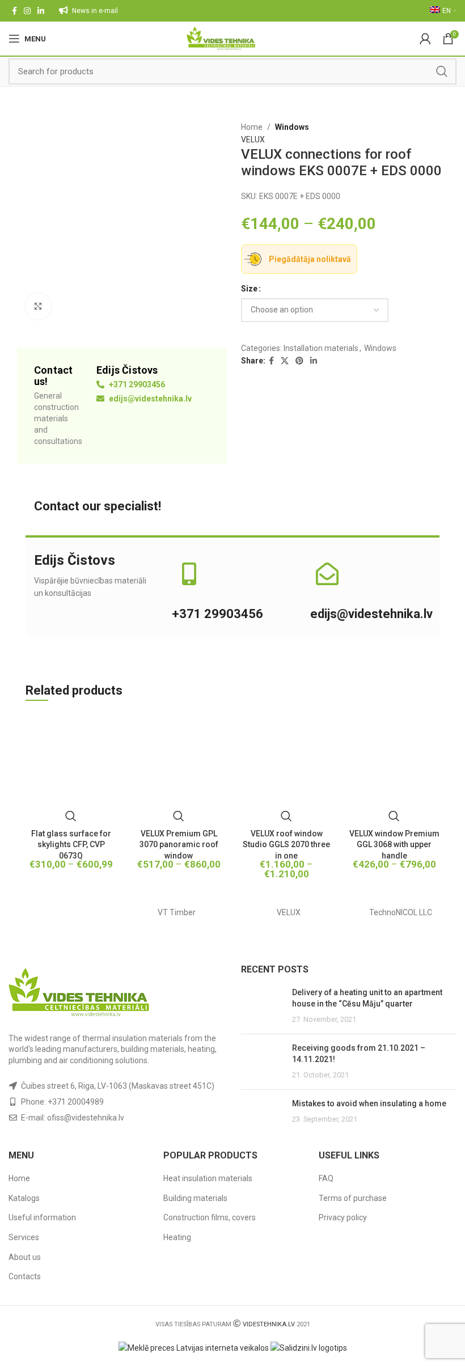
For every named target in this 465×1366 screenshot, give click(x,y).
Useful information (42, 1217)
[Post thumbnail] (262, 1006)
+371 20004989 (76, 1101)
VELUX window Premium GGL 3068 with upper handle (394, 844)
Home (252, 127)
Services (24, 1237)
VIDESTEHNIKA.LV (269, 1324)
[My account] (425, 38)
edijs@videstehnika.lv (149, 398)
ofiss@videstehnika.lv (85, 1117)
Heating (177, 1237)
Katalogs (24, 1198)
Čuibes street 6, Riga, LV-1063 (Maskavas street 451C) (117, 1085)
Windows (292, 127)
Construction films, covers (209, 1217)
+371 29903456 (136, 384)
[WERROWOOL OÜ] (65, 912)
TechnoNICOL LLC (400, 912)
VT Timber (177, 912)
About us (25, 1257)
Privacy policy (343, 1217)
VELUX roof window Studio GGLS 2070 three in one (286, 844)
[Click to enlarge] (38, 306)
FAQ (326, 1178)
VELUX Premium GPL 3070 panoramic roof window (179, 844)
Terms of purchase (353, 1198)
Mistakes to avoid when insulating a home (369, 1103)
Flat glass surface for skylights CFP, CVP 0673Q (71, 844)
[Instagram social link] (27, 11)
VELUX (253, 139)
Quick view (71, 816)
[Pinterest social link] (299, 361)
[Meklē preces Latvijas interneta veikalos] (194, 1347)
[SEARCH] (441, 71)
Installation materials (321, 348)
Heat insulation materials (207, 1178)
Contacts (25, 1276)
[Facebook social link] (14, 11)
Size (249, 288)
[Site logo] (221, 38)
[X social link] (284, 361)
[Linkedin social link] (41, 11)
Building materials (195, 1198)
